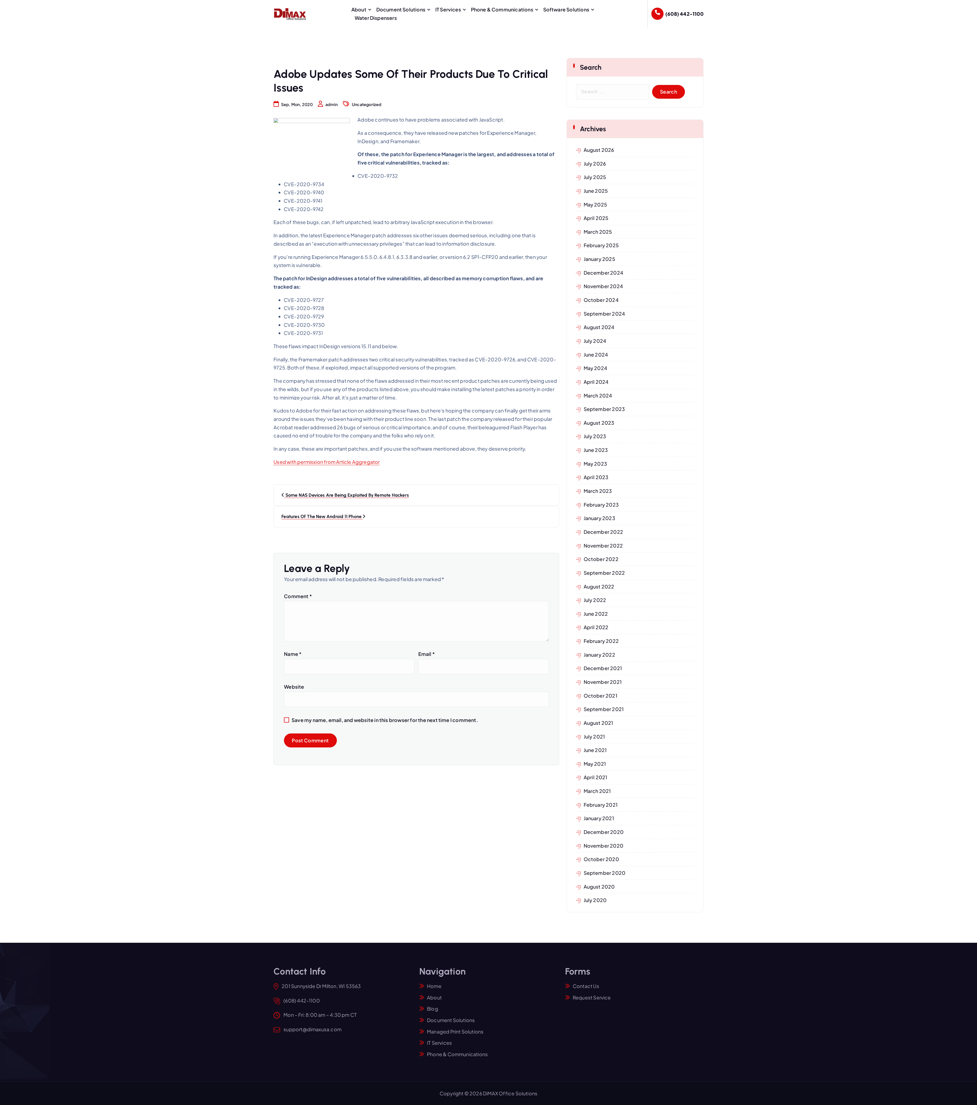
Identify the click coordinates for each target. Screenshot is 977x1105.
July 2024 (595, 341)
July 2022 (595, 600)
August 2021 (598, 723)
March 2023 (598, 491)
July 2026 (595, 163)
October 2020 (601, 859)
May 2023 (595, 464)
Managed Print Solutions (455, 1031)
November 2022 (603, 545)
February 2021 (601, 805)
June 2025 (596, 191)
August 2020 (599, 886)
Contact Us (586, 986)
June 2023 (596, 450)
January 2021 (599, 818)
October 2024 (601, 300)
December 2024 (603, 273)
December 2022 (603, 532)
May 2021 (595, 764)
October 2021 (600, 696)
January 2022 (599, 655)
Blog (432, 1009)
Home (434, 986)
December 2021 (603, 668)
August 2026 (599, 150)
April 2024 (596, 382)
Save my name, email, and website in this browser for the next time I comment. (385, 720)
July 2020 (595, 900)
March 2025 (598, 232)
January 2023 (599, 518)
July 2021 (594, 736)
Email (426, 654)
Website (294, 687)
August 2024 (599, 327)
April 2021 (595, 777)
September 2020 (605, 873)
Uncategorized (367, 104)
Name (292, 654)
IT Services (448, 9)
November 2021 (603, 682)
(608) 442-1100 (684, 14)
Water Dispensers (376, 18)
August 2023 (599, 423)
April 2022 (596, 627)
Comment (298, 596)
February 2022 (601, 641)
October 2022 (601, 559)
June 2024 (596, 354)
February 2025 (601, 245)
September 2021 (604, 709)
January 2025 (599, 259)
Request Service (592, 997)
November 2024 (603, 286)
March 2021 (597, 791)
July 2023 (595, 436)
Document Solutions (400, 9)
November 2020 (604, 846)
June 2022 (596, 614)
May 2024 (595, 368)
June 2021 (595, 750)
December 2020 (604, 832)
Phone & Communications (502, 9)
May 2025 (595, 204)
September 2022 (604, 573)
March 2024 (598, 395)
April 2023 (596, 477)
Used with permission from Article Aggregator (327, 462)
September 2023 (604, 409)
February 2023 (601, 505)
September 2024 (604, 314)
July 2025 (595, 177)
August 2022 (599, 586)
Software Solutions (566, 9)
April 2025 (596, 218)
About (358, 9)
